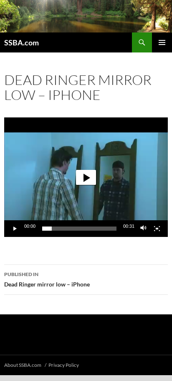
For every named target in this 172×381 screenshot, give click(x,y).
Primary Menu (162, 42)
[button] (86, 177)
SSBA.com (21, 42)
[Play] (15, 228)
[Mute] (143, 228)
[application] (86, 177)
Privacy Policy (63, 365)
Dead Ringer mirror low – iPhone (47, 279)
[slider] (79, 229)
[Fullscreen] (157, 228)
